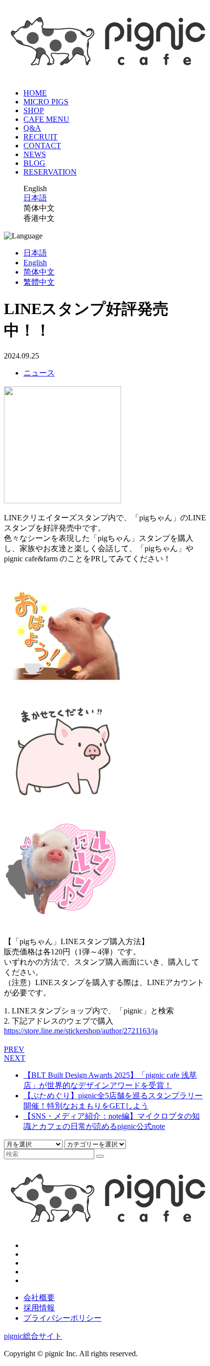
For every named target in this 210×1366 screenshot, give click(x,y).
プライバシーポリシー (62, 1318)
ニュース (39, 373)
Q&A (32, 128)
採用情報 (39, 1308)
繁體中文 (39, 282)
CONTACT (42, 145)
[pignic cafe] (105, 69)
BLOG (34, 163)
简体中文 (39, 272)
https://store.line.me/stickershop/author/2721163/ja (81, 1031)
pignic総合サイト (33, 1336)
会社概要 (39, 1297)
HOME (35, 93)
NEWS (34, 154)
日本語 (35, 198)
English (35, 262)
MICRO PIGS (45, 102)
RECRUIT (40, 137)
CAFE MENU (46, 119)
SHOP (33, 110)
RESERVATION (50, 172)
